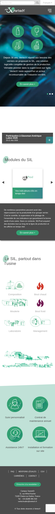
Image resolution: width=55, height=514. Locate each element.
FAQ (12, 472)
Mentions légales (27, 472)
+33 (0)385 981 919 (29, 499)
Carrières (19, 476)
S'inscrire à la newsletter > (27, 484)
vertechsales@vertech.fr (27, 501)
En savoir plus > (27, 84)
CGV (42, 472)
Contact (33, 476)
